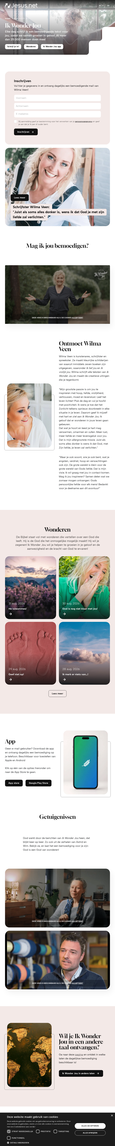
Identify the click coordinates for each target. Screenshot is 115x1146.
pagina (79, 1054)
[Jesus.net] (21, 5)
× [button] (112, 1116)
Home (8, 19)
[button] (39, 1142)
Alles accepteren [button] (90, 1126)
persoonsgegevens (83, 121)
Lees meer (57, 693)
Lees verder (30, 1126)
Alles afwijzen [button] (90, 1133)
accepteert (77, 318)
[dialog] (57, 1129)
